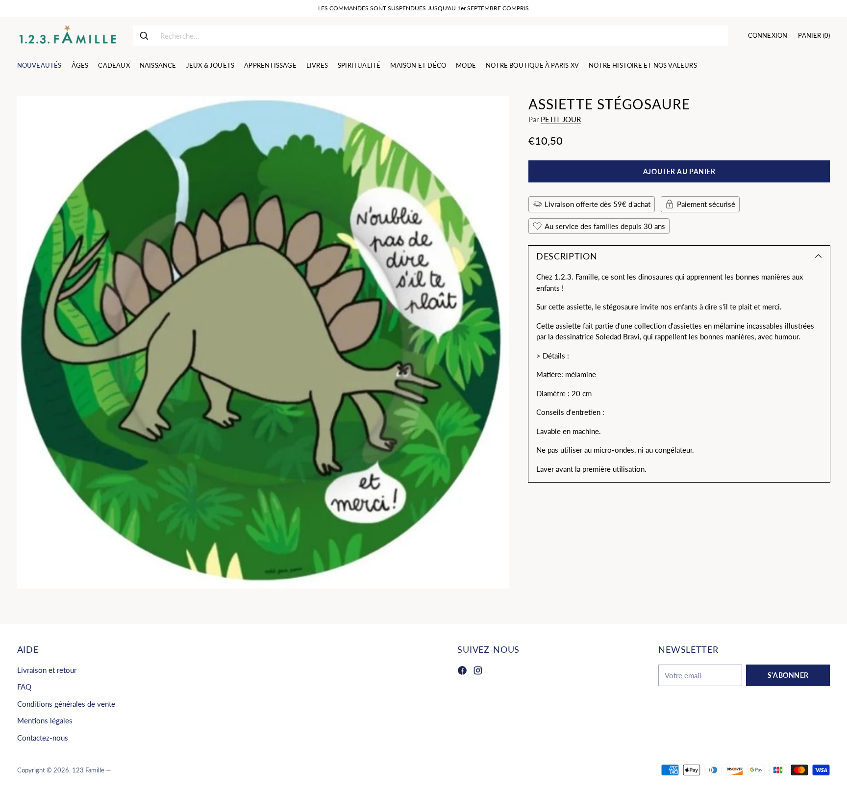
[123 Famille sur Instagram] (478, 672)
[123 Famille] (67, 36)
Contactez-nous (42, 737)
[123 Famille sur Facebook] (462, 672)
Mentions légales (45, 720)
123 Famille (88, 770)
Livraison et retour (46, 670)
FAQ (24, 686)
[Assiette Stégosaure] (263, 342)
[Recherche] (144, 36)
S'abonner (788, 675)
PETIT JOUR (561, 119)
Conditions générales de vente (66, 703)
